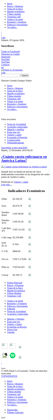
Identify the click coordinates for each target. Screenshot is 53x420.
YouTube (5, 59)
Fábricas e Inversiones (17, 306)
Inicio (9, 3)
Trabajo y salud (14, 135)
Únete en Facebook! (10, 51)
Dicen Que (12, 329)
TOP (9, 376)
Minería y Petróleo (15, 319)
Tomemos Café (14, 296)
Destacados (12, 410)
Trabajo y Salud (14, 324)
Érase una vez (13, 132)
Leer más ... (6, 184)
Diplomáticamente (15, 142)
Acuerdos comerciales (17, 127)
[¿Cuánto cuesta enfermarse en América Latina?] (24, 166)
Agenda (10, 332)
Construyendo (13, 140)
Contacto (5, 64)
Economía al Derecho (17, 137)
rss (2, 67)
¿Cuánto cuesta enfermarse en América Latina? (24, 158)
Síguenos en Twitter (10, 54)
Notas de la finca (15, 9)
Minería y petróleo (15, 129)
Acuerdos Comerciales (17, 314)
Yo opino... (12, 27)
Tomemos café (14, 17)
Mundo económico (16, 11)
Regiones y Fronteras (17, 303)
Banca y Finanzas (15, 285)
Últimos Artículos (15, 412)
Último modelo (14, 14)
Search (25, 75)
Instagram (5, 57)
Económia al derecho (17, 327)
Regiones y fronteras (16, 22)
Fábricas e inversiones (17, 24)
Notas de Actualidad (16, 124)
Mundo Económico (16, 290)
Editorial (11, 309)
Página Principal (14, 282)
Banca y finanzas (15, 6)
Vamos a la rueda (15, 19)
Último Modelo (14, 293)
